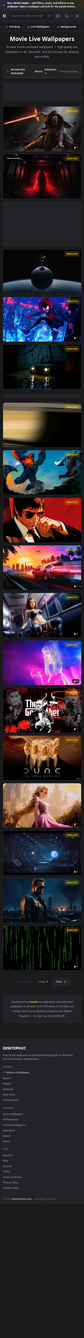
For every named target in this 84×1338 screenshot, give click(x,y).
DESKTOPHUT (14, 1048)
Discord (7, 1166)
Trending (14, 26)
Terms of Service (12, 1177)
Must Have (9, 1094)
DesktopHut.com (22, 1198)
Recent (7, 1078)
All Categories (10, 1100)
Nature (7, 1135)
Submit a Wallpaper (17, 1072)
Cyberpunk (9, 1130)
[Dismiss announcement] (80, 5)
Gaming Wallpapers (14, 1125)
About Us (8, 1155)
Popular (7, 1083)
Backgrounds (68, 26)
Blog (5, 1160)
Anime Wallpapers (13, 1114)
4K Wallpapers (11, 1119)
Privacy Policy (10, 1182)
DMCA (6, 1171)
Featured (8, 1089)
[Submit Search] (66, 16)
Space (6, 1141)
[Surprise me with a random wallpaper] (57, 16)
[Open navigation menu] (77, 16)
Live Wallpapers (40, 26)
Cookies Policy (11, 1188)
